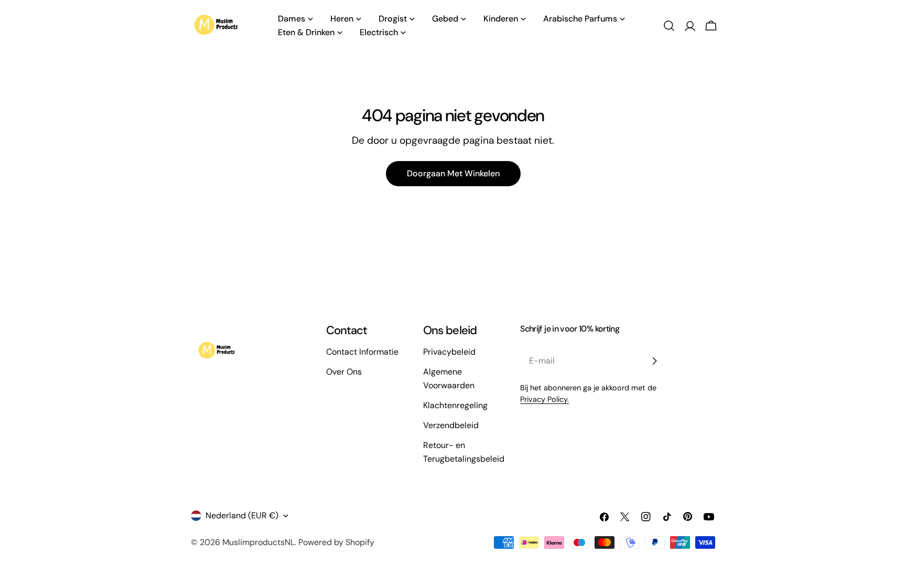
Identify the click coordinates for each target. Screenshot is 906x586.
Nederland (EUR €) (242, 515)
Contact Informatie (362, 351)
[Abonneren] (654, 361)
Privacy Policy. (544, 399)
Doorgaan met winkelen (453, 173)
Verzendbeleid (451, 425)
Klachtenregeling (455, 405)
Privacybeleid (449, 351)
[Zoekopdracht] (669, 25)
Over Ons (344, 371)
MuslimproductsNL (258, 542)
